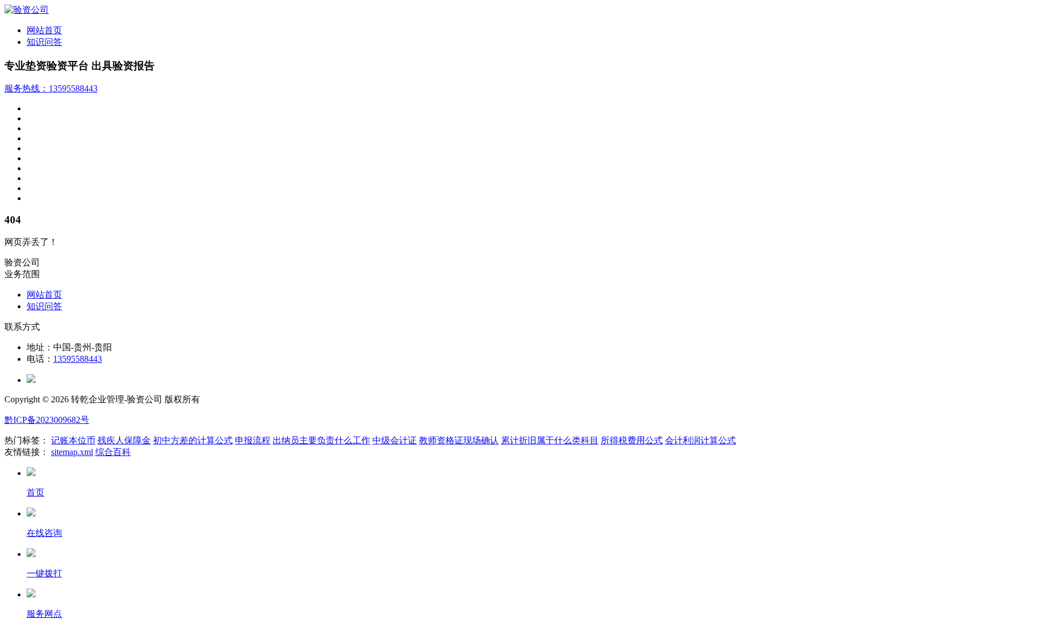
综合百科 (113, 452)
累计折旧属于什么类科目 (549, 440)
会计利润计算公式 (700, 440)
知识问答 (44, 42)
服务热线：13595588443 (51, 88)
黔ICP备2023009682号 (46, 420)
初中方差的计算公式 (193, 440)
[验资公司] (26, 9)
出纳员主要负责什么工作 (321, 440)
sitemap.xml (72, 452)
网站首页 (44, 30)
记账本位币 (73, 440)
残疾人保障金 (124, 440)
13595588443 (77, 359)
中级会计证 (394, 440)
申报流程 (252, 440)
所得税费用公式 (632, 440)
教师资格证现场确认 (459, 440)
